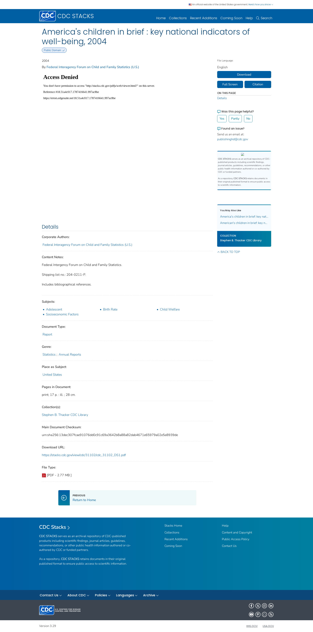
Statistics (49, 354)
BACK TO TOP (230, 252)
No (248, 118)
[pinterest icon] (258, 614)
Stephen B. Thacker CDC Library (65, 415)
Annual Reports (70, 354)
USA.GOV (268, 626)
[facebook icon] (251, 606)
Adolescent (54, 309)
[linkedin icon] (271, 606)
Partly (235, 118)
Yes (222, 118)
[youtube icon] (251, 614)
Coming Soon (231, 18)
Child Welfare (170, 309)
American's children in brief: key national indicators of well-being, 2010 (244, 223)
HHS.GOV (252, 626)
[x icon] (258, 606)
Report (47, 334)
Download (244, 74)
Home (161, 18)
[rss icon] (271, 614)
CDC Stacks (52, 527)
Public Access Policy (235, 539)
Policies (101, 595)
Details (222, 98)
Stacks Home (173, 525)
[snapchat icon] (264, 614)
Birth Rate (110, 309)
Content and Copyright (237, 532)
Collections (178, 18)
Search (266, 18)
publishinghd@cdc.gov (232, 139)
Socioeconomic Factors (62, 314)
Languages (125, 595)
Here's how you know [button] (259, 4)
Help (249, 18)
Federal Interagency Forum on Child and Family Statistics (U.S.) (93, 67)
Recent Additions (203, 18)
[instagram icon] (264, 606)
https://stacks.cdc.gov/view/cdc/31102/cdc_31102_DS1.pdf (84, 455)
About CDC (76, 595)
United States (52, 374)
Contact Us (229, 546)
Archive (149, 595)
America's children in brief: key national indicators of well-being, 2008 (244, 216)
